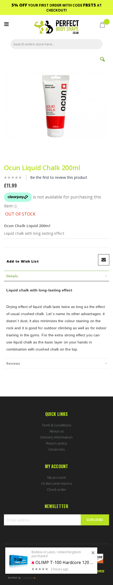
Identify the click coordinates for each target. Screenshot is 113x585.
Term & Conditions (56, 425)
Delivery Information (56, 437)
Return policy (56, 443)
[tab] (56, 276)
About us (56, 431)
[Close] (93, 553)
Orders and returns (56, 483)
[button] (102, 63)
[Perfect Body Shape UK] (56, 27)
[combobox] (56, 44)
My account (56, 477)
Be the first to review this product (58, 177)
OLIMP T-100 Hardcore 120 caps (64, 562)
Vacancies (56, 449)
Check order (56, 489)
